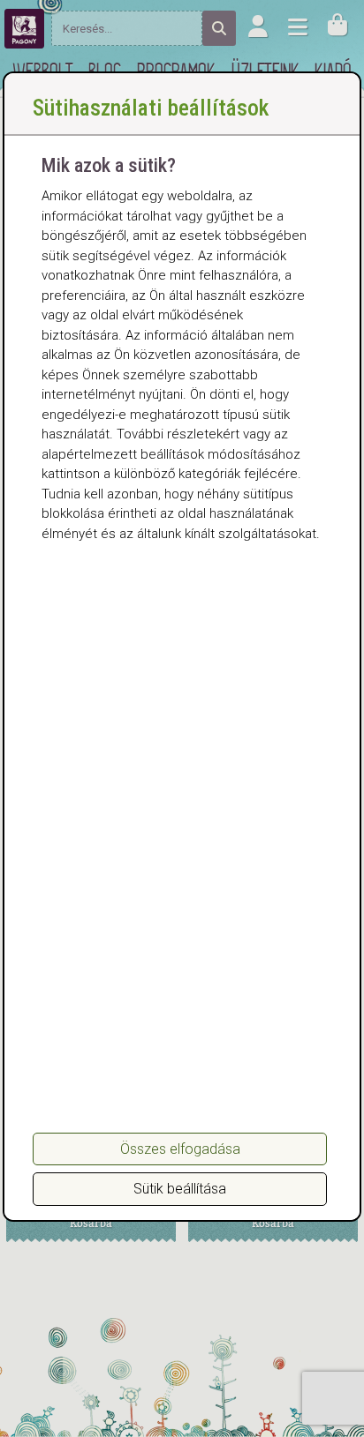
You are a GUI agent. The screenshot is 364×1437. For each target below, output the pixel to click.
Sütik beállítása (179, 1188)
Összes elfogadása (180, 1149)
